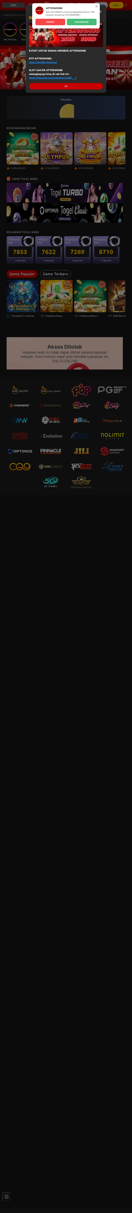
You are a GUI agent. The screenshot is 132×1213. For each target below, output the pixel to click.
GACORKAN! (82, 22)
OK (66, 86)
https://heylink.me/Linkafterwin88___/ (52, 77)
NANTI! (50, 22)
